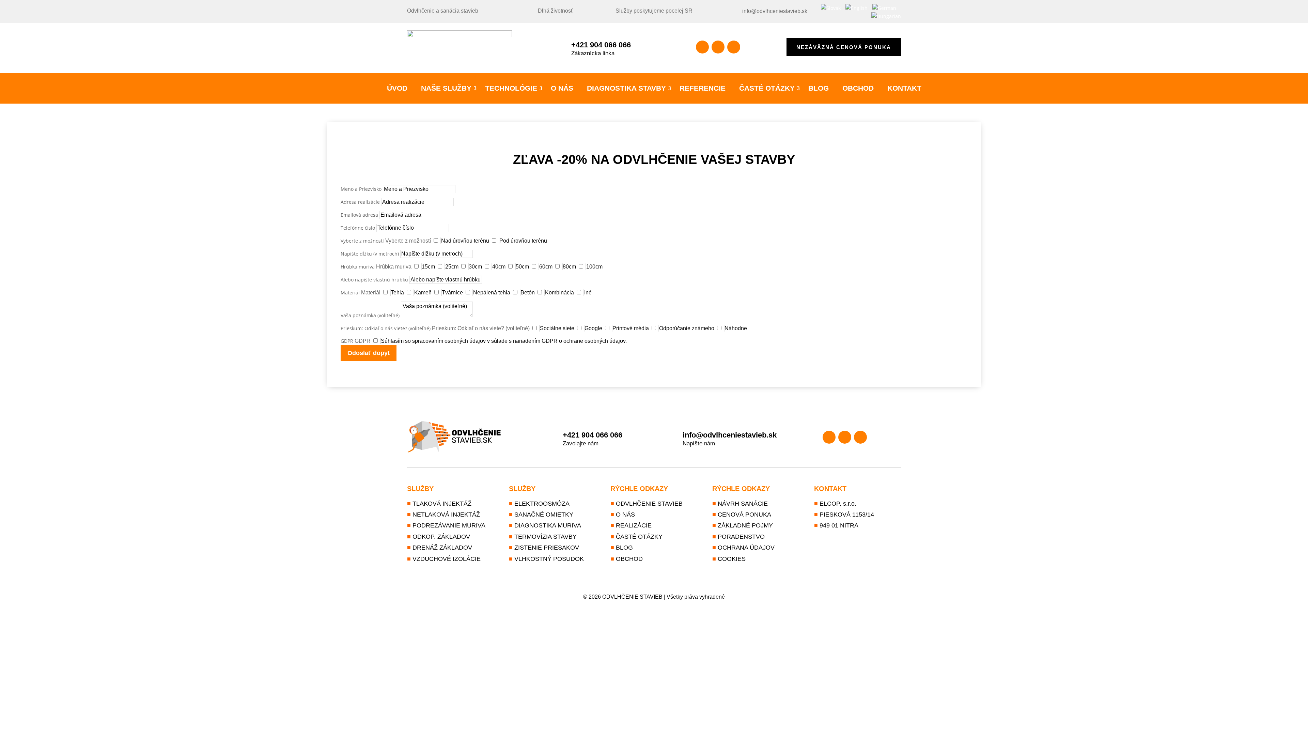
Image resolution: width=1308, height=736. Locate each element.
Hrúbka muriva (358, 266)
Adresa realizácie (360, 202)
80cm (569, 267)
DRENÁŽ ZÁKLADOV (442, 547)
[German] (884, 8)
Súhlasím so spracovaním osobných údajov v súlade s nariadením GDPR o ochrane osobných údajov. (504, 341)
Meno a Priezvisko (361, 189)
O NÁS (562, 88)
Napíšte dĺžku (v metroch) (370, 253)
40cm (498, 267)
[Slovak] (831, 8)
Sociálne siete (557, 328)
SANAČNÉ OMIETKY (543, 514)
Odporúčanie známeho (686, 328)
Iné (588, 292)
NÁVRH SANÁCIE (743, 503)
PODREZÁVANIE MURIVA (448, 525)
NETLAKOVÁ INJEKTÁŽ (446, 514)
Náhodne (736, 328)
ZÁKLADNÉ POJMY (745, 525)
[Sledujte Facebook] (702, 47)
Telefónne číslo (358, 228)
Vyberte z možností (362, 240)
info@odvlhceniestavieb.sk (774, 11)
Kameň (423, 292)
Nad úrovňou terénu (465, 241)
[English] (856, 8)
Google (593, 328)
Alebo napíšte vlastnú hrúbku (374, 279)
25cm (451, 267)
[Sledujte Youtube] (733, 47)
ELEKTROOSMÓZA (542, 503)
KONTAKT (904, 88)
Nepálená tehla (491, 292)
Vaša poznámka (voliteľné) (370, 315)
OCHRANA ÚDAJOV (746, 547)
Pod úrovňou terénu (523, 241)
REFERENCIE (703, 88)
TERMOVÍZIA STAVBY (545, 536)
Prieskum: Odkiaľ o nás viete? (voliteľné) (386, 328)
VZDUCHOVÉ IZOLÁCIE (446, 558)
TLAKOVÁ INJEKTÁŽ (441, 503)
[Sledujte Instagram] (718, 47)
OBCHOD (858, 88)
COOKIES (732, 558)
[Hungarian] (886, 16)
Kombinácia (559, 292)
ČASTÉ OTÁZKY (767, 88)
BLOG (818, 88)
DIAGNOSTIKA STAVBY (626, 88)
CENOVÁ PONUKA (744, 514)
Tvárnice (452, 292)
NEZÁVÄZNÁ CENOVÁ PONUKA (843, 47)
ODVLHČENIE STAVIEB (649, 503)
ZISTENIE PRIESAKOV (546, 547)
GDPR (347, 341)
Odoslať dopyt (368, 353)
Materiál (350, 292)
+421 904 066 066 (601, 45)
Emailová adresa (359, 215)
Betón (527, 292)
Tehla (397, 292)
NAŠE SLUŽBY (446, 88)
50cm (522, 267)
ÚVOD (397, 88)
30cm (475, 267)
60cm (545, 267)
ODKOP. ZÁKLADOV (441, 536)
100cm (594, 267)
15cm (428, 267)
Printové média (630, 328)
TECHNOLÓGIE (511, 88)
